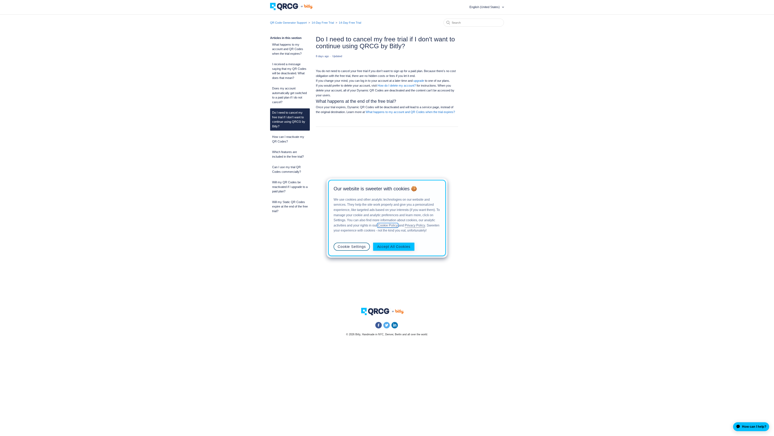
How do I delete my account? (397, 85)
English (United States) (484, 7)
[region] (387, 218)
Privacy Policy (415, 225)
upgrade (418, 80)
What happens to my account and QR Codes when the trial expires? (287, 49)
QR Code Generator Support (288, 22)
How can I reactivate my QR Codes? (288, 139)
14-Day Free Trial (323, 22)
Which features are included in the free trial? (288, 154)
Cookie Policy (388, 225)
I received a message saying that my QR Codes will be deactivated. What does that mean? (289, 71)
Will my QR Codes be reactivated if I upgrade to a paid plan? (290, 186)
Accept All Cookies (393, 247)
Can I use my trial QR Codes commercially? (286, 169)
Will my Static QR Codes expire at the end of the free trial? (290, 206)
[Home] (294, 9)
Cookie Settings (352, 247)
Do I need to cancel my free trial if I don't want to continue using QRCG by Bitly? (288, 119)
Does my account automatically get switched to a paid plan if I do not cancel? (289, 95)
